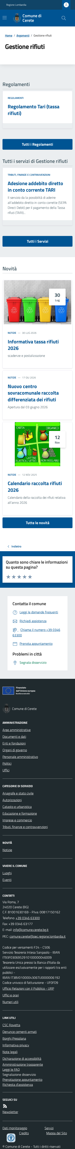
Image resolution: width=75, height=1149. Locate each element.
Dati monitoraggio (14, 1128)
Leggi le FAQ (11, 1069)
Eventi (6, 879)
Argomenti (22, 35)
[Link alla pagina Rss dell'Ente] (5, 1105)
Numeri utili (10, 1001)
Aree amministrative (16, 729)
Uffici (5, 770)
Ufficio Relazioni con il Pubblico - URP (28, 988)
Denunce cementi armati (19, 1031)
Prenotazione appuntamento (22, 1079)
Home (8, 35)
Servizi (49, 1128)
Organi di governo (14, 749)
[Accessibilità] (11, 1138)
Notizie (12, 333)
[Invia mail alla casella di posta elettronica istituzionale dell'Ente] (31, 929)
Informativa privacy (15, 1045)
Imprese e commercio (17, 820)
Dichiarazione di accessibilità (21, 1058)
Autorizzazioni (12, 799)
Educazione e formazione (19, 813)
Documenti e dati (14, 736)
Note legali (10, 1051)
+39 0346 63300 (28, 917)
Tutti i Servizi (37, 241)
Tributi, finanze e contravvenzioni (29, 175)
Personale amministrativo (20, 756)
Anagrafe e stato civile (18, 793)
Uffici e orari (10, 995)
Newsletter (10, 1111)
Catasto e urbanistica (17, 806)
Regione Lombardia (16, 5)
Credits (24, 1133)
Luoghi (7, 872)
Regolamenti (16, 98)
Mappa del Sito (56, 1133)
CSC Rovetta (11, 1024)
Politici (6, 763)
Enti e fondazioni (14, 743)
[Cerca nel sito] (62, 18)
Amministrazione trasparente (22, 1064)
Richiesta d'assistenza (17, 1084)
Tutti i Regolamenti (37, 144)
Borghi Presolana (14, 1038)
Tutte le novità (37, 523)
